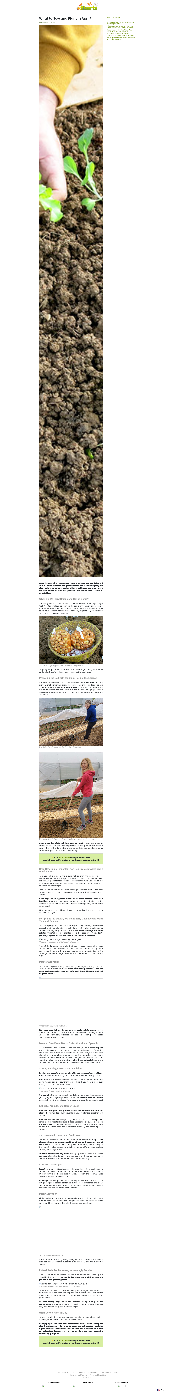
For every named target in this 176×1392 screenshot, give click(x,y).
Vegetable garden (113, 17)
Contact (72, 1373)
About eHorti (61, 1373)
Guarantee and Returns (78, 1375)
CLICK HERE (64, 857)
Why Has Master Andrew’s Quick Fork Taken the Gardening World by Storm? (120, 26)
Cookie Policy (106, 1373)
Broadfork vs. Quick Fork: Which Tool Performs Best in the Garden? (119, 30)
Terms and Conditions (98, 1375)
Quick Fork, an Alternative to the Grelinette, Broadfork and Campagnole (120, 34)
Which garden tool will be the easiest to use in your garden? (121, 38)
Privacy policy (92, 1373)
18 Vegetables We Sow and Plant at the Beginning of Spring (121, 23)
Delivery (116, 1373)
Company (81, 1373)
